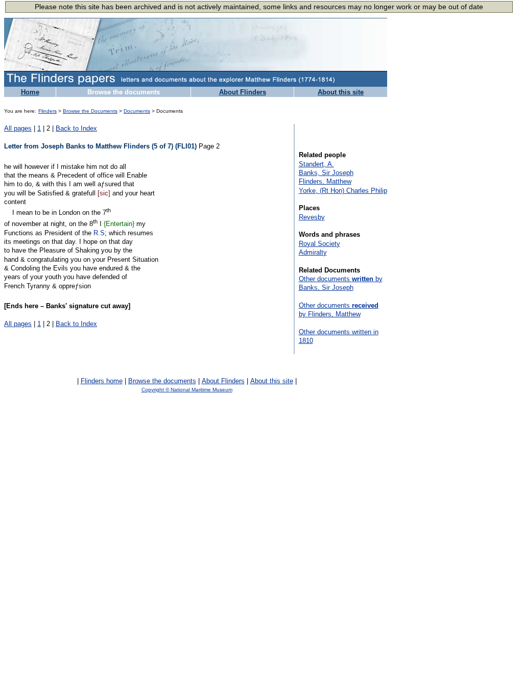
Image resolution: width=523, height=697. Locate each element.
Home (30, 92)
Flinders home (102, 381)
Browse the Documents (90, 111)
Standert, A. (316, 164)
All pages (18, 128)
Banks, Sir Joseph (326, 173)
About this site (341, 92)
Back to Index (76, 128)
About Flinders (242, 92)
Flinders (47, 111)
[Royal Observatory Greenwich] (352, 392)
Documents (137, 111)
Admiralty (313, 252)
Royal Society (319, 243)
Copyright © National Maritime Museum (186, 389)
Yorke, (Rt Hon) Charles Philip (343, 190)
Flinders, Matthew (325, 181)
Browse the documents (123, 92)
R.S (99, 233)
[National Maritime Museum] (27, 392)
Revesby (312, 217)
